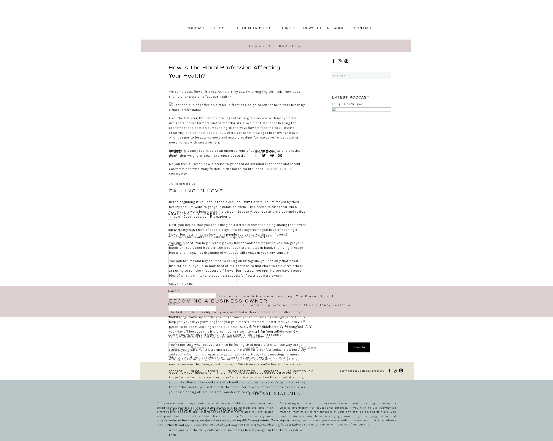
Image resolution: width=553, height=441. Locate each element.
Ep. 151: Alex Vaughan (348, 104)
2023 (339, 224)
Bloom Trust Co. (280, 169)
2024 (339, 219)
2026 (339, 210)
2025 (339, 215)
